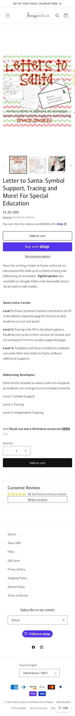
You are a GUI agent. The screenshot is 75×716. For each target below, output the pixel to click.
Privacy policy (19, 707)
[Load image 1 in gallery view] (18, 165)
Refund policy (64, 701)
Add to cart (37, 463)
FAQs (11, 551)
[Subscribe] (63, 620)
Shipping (7, 217)
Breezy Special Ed (22, 701)
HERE (65, 429)
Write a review (37, 499)
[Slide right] (71, 166)
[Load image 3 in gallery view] (56, 165)
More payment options (37, 256)
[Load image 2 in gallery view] (37, 165)
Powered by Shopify (42, 701)
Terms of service (38, 707)
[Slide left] (4, 166)
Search (12, 534)
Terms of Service (18, 595)
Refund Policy (16, 587)
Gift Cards (14, 560)
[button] (7, 15)
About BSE (14, 543)
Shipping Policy (17, 578)
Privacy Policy (16, 569)
